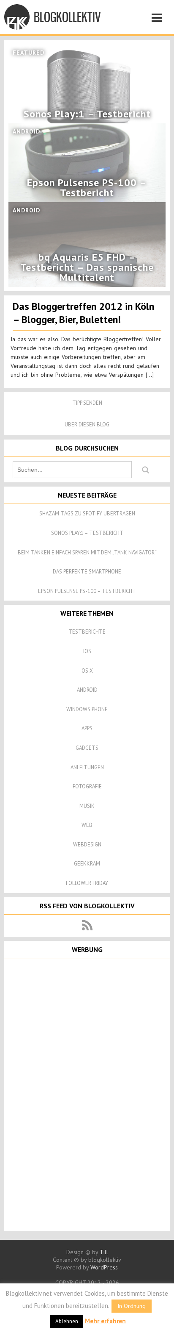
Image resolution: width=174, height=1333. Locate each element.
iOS (87, 651)
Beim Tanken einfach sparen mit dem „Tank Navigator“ (87, 552)
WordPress (104, 1267)
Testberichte (87, 631)
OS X (87, 670)
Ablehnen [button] (66, 1321)
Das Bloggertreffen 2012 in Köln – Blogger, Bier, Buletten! (83, 313)
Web (87, 825)
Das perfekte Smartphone (87, 571)
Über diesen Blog (87, 424)
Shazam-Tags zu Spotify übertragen (87, 513)
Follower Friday (87, 883)
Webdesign (87, 844)
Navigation (159, 19)
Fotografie (87, 786)
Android (87, 689)
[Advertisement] (87, 1094)
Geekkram (87, 863)
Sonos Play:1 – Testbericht (87, 533)
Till (104, 1252)
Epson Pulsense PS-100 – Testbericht (87, 591)
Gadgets (87, 747)
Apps (87, 728)
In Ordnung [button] (131, 1306)
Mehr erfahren (105, 1321)
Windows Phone (87, 709)
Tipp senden (87, 402)
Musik (87, 806)
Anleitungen (87, 767)
